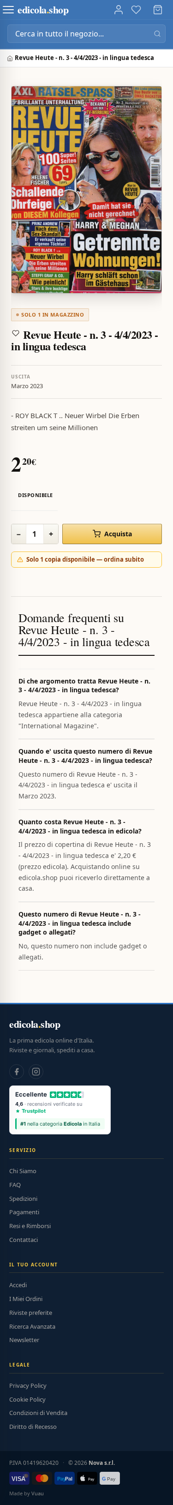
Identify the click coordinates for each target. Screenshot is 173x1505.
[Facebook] (16, 1071)
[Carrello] (157, 9)
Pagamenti (24, 1212)
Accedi (18, 1285)
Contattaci (23, 1239)
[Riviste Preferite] (136, 9)
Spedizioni (23, 1198)
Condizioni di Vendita (38, 1413)
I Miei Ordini (25, 1299)
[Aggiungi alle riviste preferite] (15, 333)
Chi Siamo (22, 1171)
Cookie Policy (27, 1399)
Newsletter (24, 1340)
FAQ (15, 1185)
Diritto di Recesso (33, 1426)
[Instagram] (36, 1071)
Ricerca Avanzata (32, 1326)
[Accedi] (118, 9)
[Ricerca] (157, 33)
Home (11, 58)
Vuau (37, 1493)
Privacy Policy (28, 1385)
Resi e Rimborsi (30, 1226)
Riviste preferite (30, 1312)
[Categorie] (8, 9)
